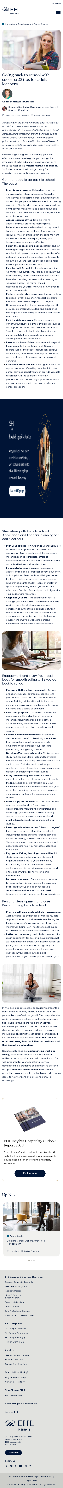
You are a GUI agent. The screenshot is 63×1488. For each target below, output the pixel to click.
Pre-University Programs (16, 1286)
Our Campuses (13, 1323)
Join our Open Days (14, 1360)
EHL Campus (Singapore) (16, 1333)
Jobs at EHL (11, 1412)
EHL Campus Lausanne (15, 1329)
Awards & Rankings (13, 1395)
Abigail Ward (30, 107)
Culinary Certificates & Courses (19, 1315)
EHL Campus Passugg (15, 1337)
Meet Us (9, 1350)
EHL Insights (14, 1251)
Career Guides (41, 24)
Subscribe (13, 1452)
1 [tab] (29, 1260)
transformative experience (41, 165)
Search (58, 3)
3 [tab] (34, 1260)
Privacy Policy (47, 1476)
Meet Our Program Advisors (17, 1355)
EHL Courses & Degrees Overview (24, 1277)
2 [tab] (31, 1260)
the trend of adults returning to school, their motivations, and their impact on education (31, 1041)
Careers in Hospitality (15, 1382)
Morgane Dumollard (23, 102)
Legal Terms (31, 1481)
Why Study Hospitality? (15, 1377)
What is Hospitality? (16, 1372)
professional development (22, 1069)
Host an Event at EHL (14, 1342)
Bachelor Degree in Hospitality (19, 1282)
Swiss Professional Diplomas (17, 1311)
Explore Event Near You (16, 1364)
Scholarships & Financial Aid (21, 1403)
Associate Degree (13, 1291)
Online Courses (12, 1306)
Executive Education (14, 1302)
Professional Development (18, 24)
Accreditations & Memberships (24, 1476)
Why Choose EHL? (15, 1390)
